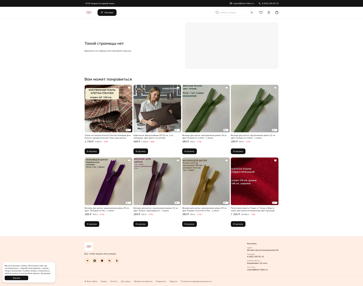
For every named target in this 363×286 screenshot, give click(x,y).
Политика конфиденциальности (196, 281)
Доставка (125, 281)
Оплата (113, 281)
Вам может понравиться (108, 79)
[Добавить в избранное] (129, 88)
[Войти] (269, 12)
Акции (104, 281)
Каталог (109, 12)
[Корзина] (276, 12)
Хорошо (16, 278)
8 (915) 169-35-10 (255, 256)
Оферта (173, 281)
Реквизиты (161, 281)
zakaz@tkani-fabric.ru (257, 269)
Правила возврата (143, 281)
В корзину (92, 151)
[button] (261, 12)
